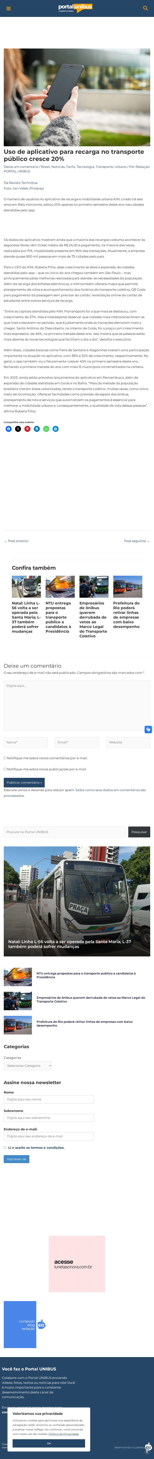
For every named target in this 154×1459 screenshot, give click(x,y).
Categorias (12, 1058)
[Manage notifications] (147, 1452)
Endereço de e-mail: (20, 1129)
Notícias (58, 167)
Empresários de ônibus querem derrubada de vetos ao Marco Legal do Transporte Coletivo (93, 619)
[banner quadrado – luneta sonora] (77, 1264)
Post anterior (16, 541)
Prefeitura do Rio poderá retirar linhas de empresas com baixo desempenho (126, 615)
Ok (49, 1443)
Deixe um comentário (21, 167)
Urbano (121, 167)
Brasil (45, 167)
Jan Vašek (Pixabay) (28, 188)
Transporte (104, 167)
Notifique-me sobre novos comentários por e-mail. (47, 758)
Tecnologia (85, 167)
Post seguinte (137, 541)
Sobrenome (13, 1111)
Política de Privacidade (64, 1434)
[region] (49, 1429)
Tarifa (70, 167)
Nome (9, 1092)
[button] (145, 8)
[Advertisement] (77, 25)
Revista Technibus (23, 183)
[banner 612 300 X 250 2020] (32, 1324)
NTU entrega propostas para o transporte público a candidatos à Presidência (58, 617)
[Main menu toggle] (8, 8)
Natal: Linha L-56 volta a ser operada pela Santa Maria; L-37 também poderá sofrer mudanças (26, 617)
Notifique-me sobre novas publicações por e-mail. (47, 769)
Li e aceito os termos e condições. (36, 1148)
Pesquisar (139, 832)
